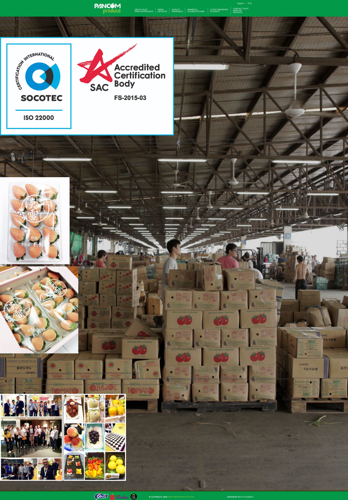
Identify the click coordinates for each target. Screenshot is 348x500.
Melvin (38, 30)
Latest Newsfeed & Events (219, 10)
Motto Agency (246, 497)
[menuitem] (244, 3)
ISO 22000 (8, 25)
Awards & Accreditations (195, 10)
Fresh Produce (162, 10)
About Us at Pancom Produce (144, 10)
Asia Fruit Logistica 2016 (22, 361)
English (240, 3)
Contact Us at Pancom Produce (241, 10)
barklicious (135, 384)
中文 (249, 3)
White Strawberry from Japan (28, 156)
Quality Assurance (177, 10)
